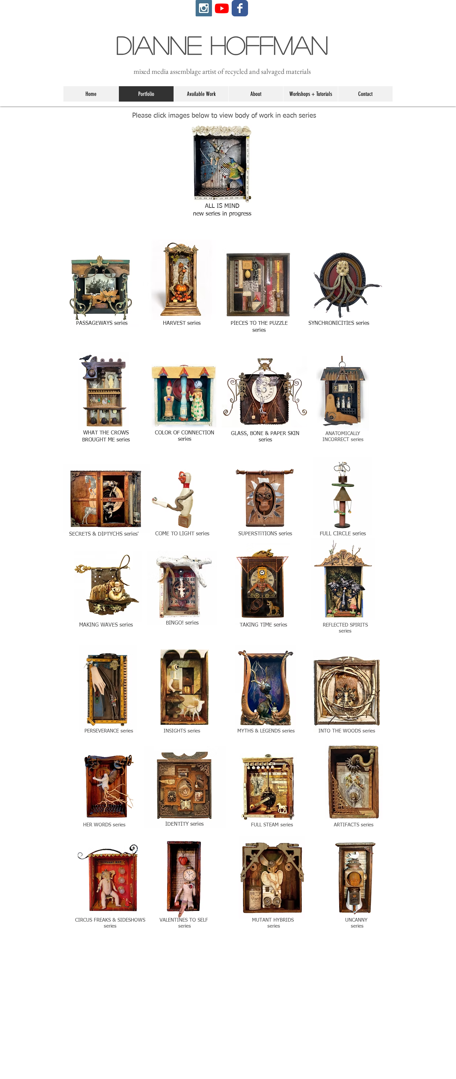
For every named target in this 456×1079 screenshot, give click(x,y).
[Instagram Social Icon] (204, 8)
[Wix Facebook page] (240, 8)
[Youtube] (222, 8)
